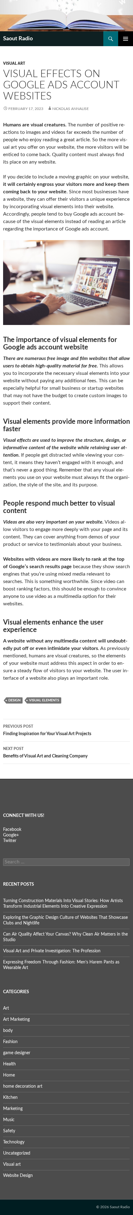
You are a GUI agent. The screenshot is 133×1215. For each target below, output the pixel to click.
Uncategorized (16, 1153)
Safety (9, 1131)
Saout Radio (18, 39)
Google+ (11, 835)
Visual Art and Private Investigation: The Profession (52, 951)
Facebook (12, 829)
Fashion (10, 1042)
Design (14, 700)
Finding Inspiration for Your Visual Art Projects (47, 730)
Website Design (18, 1175)
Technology (13, 1142)
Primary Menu (125, 38)
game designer (16, 1053)
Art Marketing (16, 1019)
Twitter (9, 841)
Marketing (13, 1109)
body (8, 1031)
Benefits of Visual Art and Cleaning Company (45, 752)
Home (9, 1075)
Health (9, 1064)
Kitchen (10, 1097)
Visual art (14, 63)
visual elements (44, 700)
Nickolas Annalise (70, 109)
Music (9, 1120)
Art (6, 1008)
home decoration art (22, 1086)
